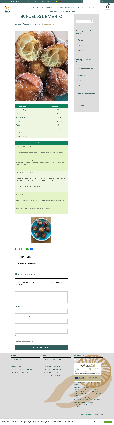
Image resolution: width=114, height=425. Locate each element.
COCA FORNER (25, 257)
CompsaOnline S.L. (99, 414)
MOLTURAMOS (16, 360)
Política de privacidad (51, 366)
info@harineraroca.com (41, 1)
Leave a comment (49, 24)
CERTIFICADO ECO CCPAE (19, 372)
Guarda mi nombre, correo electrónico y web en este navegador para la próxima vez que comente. (40, 340)
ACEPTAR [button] (108, 422)
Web (16, 327)
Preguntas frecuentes (51, 375)
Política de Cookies (50, 372)
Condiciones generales (52, 360)
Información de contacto (53, 369)
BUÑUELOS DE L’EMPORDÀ (28, 263)
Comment (18, 289)
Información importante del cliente (57, 363)
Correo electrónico (22, 317)
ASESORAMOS (16, 366)
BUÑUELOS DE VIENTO (41, 16)
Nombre (18, 307)
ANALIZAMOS (15, 363)
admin (19, 24)
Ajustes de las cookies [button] (96, 422)
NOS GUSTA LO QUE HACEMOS (21, 369)
